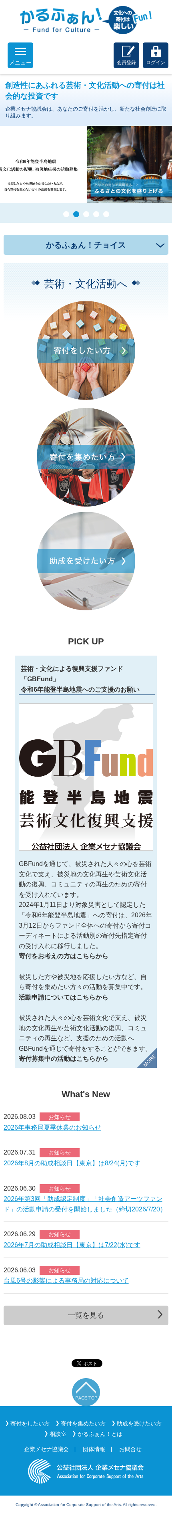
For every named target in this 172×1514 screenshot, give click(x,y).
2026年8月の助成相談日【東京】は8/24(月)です (72, 1163)
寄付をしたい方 (30, 1423)
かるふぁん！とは (100, 1434)
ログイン (155, 62)
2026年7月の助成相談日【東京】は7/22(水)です (72, 1244)
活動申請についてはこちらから (63, 997)
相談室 (58, 1434)
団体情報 (94, 1449)
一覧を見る (86, 1315)
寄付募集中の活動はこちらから (63, 1058)
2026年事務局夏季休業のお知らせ (52, 1127)
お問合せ (130, 1449)
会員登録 (126, 62)
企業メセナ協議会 (46, 1449)
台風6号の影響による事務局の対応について (66, 1280)
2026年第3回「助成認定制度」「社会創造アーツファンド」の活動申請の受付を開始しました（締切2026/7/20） (85, 1204)
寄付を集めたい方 (83, 1423)
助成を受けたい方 (139, 1423)
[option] (86, 862)
